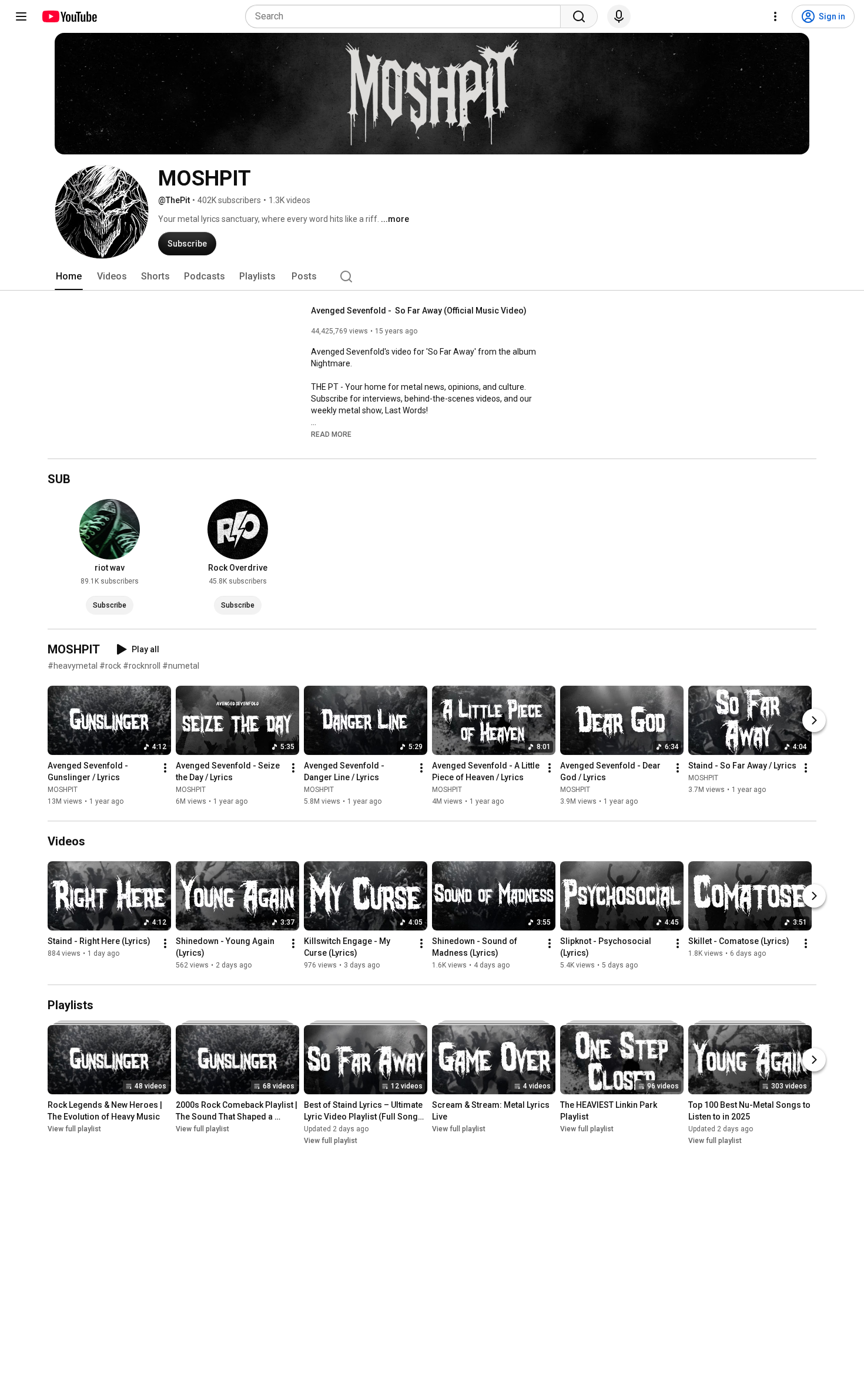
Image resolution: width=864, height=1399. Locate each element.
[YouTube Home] (69, 16)
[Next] (814, 720)
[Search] (579, 16)
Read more (331, 434)
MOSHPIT (63, 790)
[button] (331, 434)
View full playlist (74, 1129)
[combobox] (406, 16)
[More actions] (165, 768)
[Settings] (775, 16)
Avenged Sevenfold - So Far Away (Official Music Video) (419, 310)
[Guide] (21, 16)
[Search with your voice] (619, 16)
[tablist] (432, 276)
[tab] (69, 276)
